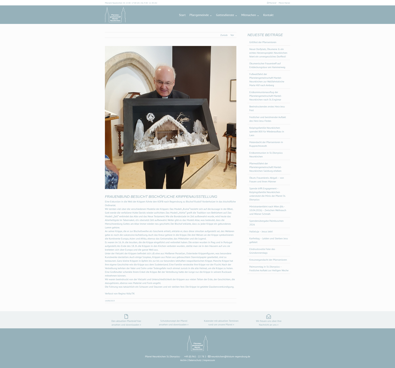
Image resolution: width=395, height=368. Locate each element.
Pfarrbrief (272, 3)
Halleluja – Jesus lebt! (261, 231)
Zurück (224, 35)
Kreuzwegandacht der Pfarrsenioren (268, 259)
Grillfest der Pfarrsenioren (262, 42)
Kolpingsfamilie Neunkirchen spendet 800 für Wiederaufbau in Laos (266, 131)
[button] (285, 14)
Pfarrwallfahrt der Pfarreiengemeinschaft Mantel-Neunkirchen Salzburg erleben (265, 167)
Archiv (183, 360)
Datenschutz (194, 360)
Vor (232, 35)
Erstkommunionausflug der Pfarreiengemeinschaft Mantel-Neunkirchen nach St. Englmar (265, 96)
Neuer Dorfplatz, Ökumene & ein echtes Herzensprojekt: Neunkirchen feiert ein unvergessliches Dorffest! (268, 53)
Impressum (209, 360)
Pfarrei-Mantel (284, 3)
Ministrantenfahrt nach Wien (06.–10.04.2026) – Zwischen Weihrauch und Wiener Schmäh (267, 210)
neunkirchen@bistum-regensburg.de (230, 356)
